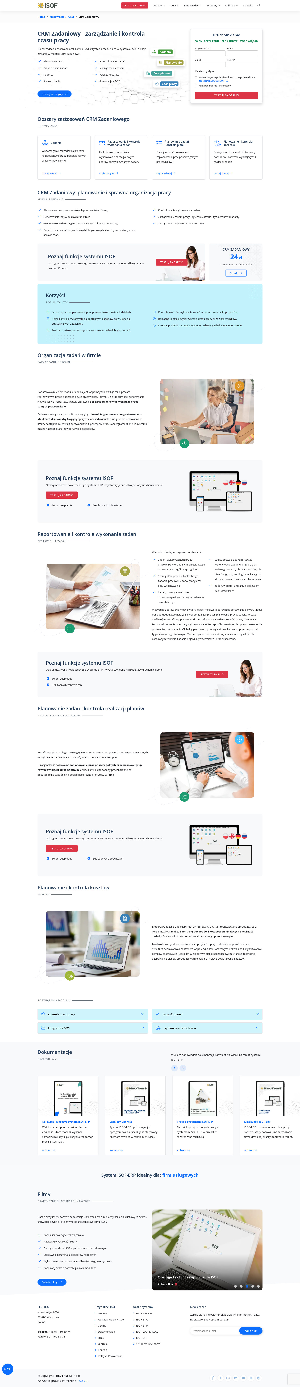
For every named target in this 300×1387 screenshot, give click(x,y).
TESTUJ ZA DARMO (134, 5)
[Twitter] (220, 1378)
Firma (230, 48)
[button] (235, 1286)
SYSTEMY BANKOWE (148, 1344)
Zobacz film (165, 1284)
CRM (71, 16)
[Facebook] (213, 1378)
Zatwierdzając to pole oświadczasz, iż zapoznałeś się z (227, 79)
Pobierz (47, 1150)
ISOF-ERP (142, 1325)
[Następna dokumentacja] (183, 1068)
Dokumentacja (106, 1331)
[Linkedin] (236, 1378)
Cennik (174, 5)
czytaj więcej (49, 173)
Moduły (102, 1313)
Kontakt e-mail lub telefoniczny (215, 85)
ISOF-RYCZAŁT (145, 1313)
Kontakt (248, 5)
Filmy (44, 1194)
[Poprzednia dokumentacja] (174, 1068)
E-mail (198, 59)
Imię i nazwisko (202, 48)
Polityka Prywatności (110, 1356)
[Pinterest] (259, 1378)
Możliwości (57, 16)
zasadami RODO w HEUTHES (213, 80)
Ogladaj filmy (49, 1282)
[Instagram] (251, 1378)
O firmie (103, 1344)
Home (41, 16)
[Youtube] (243, 1378)
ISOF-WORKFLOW (147, 1331)
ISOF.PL (83, 1380)
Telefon (231, 59)
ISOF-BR (141, 1337)
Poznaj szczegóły (52, 94)
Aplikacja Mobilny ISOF (111, 1319)
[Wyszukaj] (258, 5)
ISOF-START (143, 1319)
